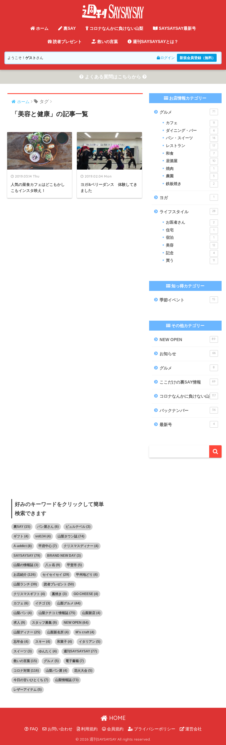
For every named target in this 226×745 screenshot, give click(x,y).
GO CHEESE (86, 594)
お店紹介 (25, 575)
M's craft (85, 632)
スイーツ (23, 651)
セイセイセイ (55, 575)
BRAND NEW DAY (64, 556)
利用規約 (89, 729)
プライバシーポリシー (154, 729)
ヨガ (187, 197)
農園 (190, 176)
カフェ (190, 123)
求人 (19, 623)
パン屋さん (48, 527)
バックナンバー (187, 410)
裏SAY (69, 28)
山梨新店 (91, 613)
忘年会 (21, 642)
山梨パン (23, 613)
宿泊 (190, 237)
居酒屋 (190, 161)
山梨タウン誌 (71, 536)
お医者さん (190, 222)
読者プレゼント (67, 41)
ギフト (21, 536)
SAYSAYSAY (27, 556)
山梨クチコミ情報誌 (57, 613)
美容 (190, 245)
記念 (190, 253)
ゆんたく (48, 651)
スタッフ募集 (44, 623)
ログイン (167, 58)
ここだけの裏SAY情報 (188, 381)
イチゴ (42, 603)
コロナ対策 (26, 670)
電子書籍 (75, 661)
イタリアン (89, 642)
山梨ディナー (27, 632)
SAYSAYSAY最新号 (177, 28)
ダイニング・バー (190, 130)
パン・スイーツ (190, 138)
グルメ (187, 111)
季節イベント (187, 299)
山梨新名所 (58, 632)
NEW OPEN (188, 339)
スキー (42, 642)
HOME (116, 717)
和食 (190, 153)
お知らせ (187, 353)
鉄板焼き (190, 184)
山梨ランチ (25, 584)
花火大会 (83, 670)
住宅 (190, 230)
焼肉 (190, 169)
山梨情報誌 (67, 680)
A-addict (23, 546)
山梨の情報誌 (26, 565)
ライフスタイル (187, 211)
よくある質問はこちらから (113, 76)
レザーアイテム (28, 690)
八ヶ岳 (52, 565)
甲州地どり (87, 575)
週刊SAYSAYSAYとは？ (155, 41)
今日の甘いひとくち (31, 680)
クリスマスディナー (81, 546)
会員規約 (114, 729)
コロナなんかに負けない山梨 (115, 28)
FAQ (33, 729)
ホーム (42, 28)
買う (190, 260)
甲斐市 (74, 565)
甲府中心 (48, 546)
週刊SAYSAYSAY (80, 651)
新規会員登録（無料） (198, 58)
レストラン (190, 146)
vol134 (43, 536)
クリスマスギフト (29, 594)
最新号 (187, 424)
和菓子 (64, 642)
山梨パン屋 (56, 670)
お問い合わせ (59, 729)
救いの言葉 (107, 41)
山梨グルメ (68, 603)
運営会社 (193, 729)
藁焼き (59, 594)
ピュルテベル (78, 527)
